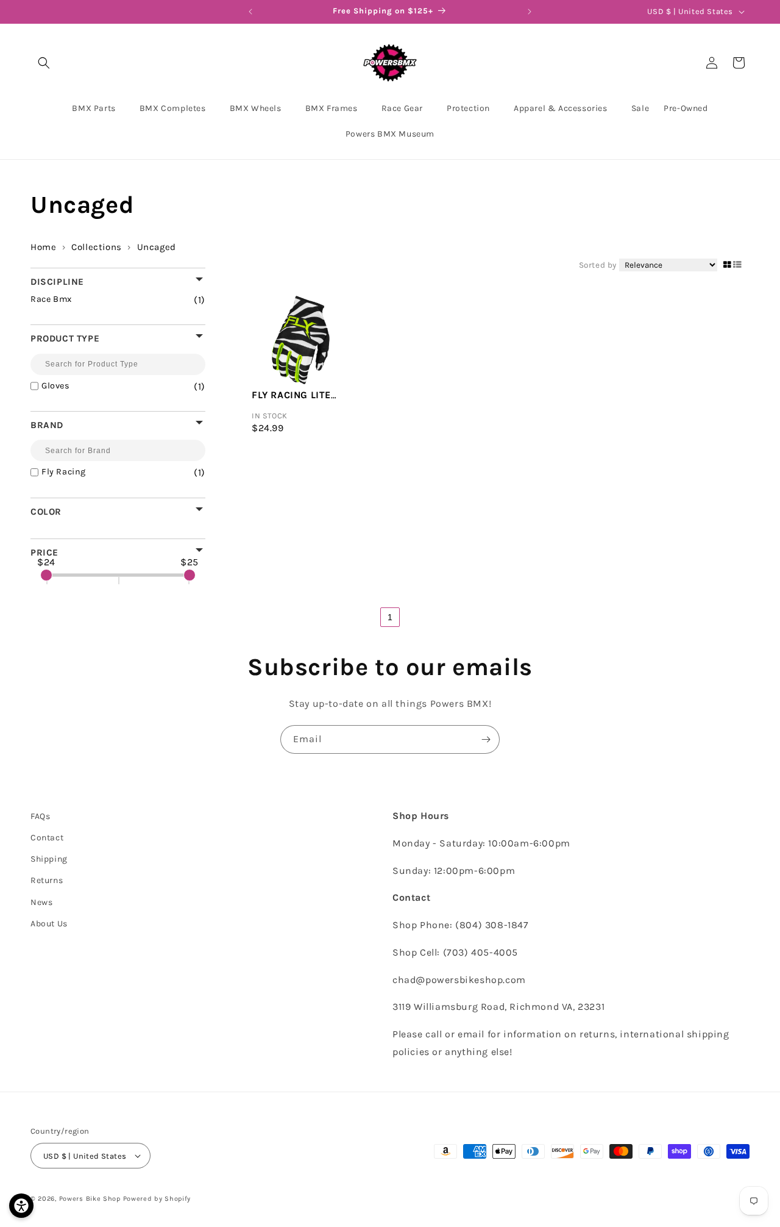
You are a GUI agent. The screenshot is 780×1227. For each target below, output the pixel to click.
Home (43, 246)
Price (44, 552)
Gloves (108, 386)
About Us (49, 923)
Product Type (64, 338)
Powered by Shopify (157, 1199)
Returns (46, 880)
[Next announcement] (529, 11)
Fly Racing (108, 472)
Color (46, 511)
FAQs (40, 816)
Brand (46, 425)
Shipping (49, 859)
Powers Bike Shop (90, 1199)
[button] (43, 62)
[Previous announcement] (250, 11)
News (41, 902)
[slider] (46, 575)
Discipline (57, 281)
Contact (46, 837)
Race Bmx (102, 300)
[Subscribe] (485, 739)
